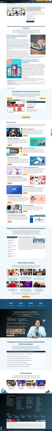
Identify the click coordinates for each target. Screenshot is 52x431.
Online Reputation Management (30, 398)
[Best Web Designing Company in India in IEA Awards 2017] (12, 330)
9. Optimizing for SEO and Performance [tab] (11, 254)
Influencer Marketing (29, 406)
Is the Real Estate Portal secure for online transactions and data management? (19, 364)
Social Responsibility (38, 405)
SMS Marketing (18, 405)
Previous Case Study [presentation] (9, 98)
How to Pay (37, 406)
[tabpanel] (31, 243)
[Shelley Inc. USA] (12, 284)
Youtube (13, 420)
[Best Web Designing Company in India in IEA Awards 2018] (15, 330)
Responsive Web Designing (9, 405)
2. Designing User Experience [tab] (11, 238)
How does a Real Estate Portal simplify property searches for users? (18, 356)
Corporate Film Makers (29, 402)
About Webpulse (38, 398)
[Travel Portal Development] (14, 151)
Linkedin (18, 420)
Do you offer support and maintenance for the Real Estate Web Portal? (18, 366)
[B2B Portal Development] (14, 132)
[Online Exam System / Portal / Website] (37, 218)
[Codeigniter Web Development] (37, 199)
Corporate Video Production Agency (30, 404)
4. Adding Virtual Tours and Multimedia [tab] (11, 243)
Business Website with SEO (19, 398)
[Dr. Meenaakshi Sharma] (39, 284)
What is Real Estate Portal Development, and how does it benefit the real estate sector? (21, 351)
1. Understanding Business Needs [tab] (12, 237)
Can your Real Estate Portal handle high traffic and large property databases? (19, 360)
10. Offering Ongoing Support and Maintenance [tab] (11, 256)
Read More (25, 135)
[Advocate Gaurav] (26, 272)
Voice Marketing (18, 406)
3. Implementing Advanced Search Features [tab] (11, 241)
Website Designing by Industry (10, 402)
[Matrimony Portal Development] (37, 180)
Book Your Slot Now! (9, 335)
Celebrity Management (29, 407)
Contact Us (37, 407)
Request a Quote (29, 21)
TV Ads (27, 405)
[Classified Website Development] (14, 170)
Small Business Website (9, 398)
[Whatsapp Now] (1, 427)
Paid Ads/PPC (18, 402)
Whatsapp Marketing (19, 403)
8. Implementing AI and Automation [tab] (11, 251)
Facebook (8, 420)
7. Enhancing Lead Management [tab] (12, 249)
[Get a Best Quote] (1, 429)
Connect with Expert (29, 107)
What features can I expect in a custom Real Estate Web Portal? (17, 362)
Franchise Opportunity (39, 0)
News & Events (38, 403)
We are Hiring (45, 0)
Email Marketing (18, 404)
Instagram (10, 420)
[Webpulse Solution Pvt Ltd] (4, 2)
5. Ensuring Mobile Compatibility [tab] (12, 245)
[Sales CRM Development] (37, 161)
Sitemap (37, 411)
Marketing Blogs (38, 404)
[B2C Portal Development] (37, 141)
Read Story (16, 335)
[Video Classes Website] (14, 208)
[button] (35, 102)
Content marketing (18, 407)
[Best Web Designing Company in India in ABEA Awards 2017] (8, 330)
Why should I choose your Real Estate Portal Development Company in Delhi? (19, 358)
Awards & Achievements (39, 402)
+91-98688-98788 (33, 0)
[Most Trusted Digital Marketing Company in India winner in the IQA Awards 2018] (23, 330)
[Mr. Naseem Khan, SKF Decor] (26, 284)
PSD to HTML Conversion (9, 403)
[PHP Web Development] (14, 189)
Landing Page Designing (9, 404)
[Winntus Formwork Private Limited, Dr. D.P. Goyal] (12, 272)
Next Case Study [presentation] (42, 98)
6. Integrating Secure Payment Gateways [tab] (12, 247)
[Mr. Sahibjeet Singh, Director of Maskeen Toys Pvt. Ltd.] (39, 272)
